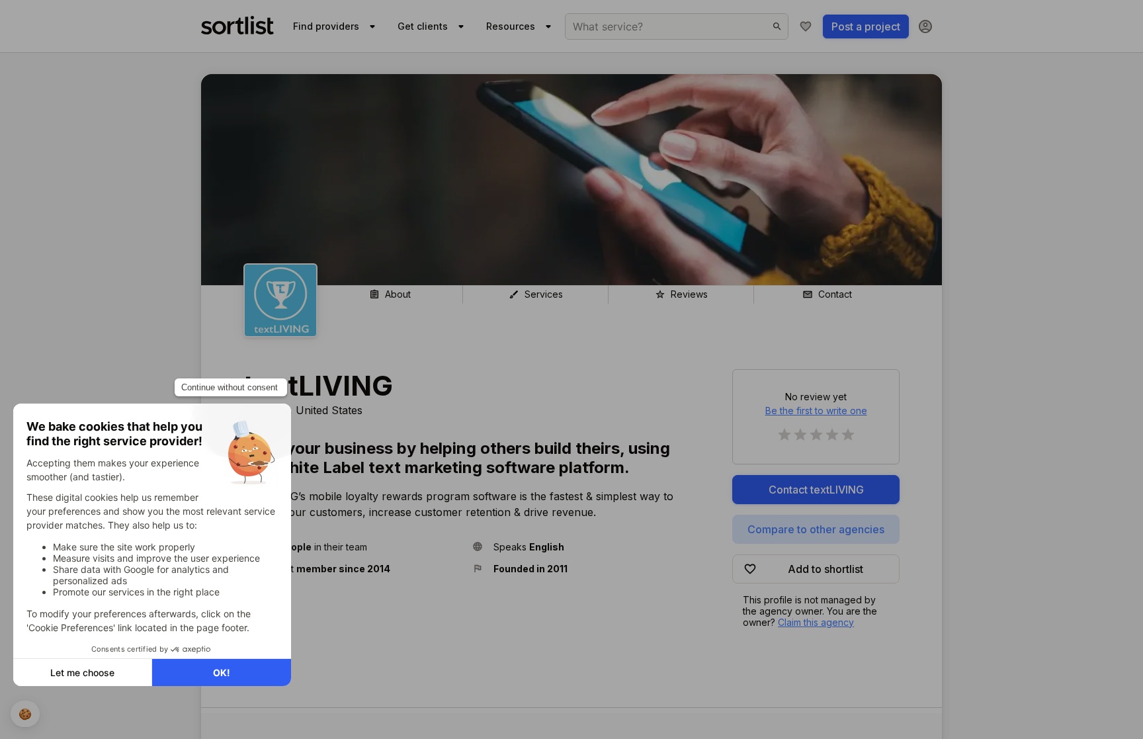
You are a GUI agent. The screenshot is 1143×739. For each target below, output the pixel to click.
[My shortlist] (805, 26)
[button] (352, 547)
